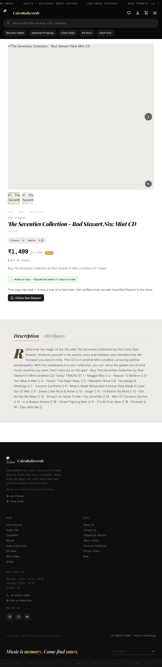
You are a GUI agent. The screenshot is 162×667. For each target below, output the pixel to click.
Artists (10, 561)
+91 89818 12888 (20, 595)
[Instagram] (18, 616)
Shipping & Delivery (94, 535)
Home (10, 212)
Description (26, 336)
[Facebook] (9, 616)
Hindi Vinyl (105, 32)
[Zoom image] (148, 184)
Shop (21, 212)
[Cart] (146, 13)
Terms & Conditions (94, 545)
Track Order (17, 501)
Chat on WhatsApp (21, 600)
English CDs (36, 212)
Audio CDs (12, 530)
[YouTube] (27, 616)
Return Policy (91, 540)
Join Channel (17, 496)
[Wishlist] (129, 13)
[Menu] (155, 13)
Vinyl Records (14, 524)
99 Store (87, 32)
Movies (10, 540)
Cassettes (12, 535)
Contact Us (89, 530)
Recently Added (15, 32)
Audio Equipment (16, 545)
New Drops (12, 556)
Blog (86, 556)
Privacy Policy (91, 551)
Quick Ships (67, 32)
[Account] (137, 13)
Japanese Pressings (42, 32)
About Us (88, 524)
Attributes (54, 336)
